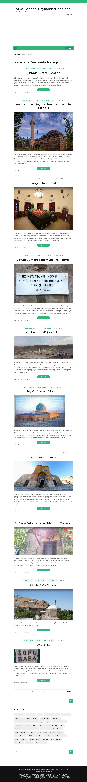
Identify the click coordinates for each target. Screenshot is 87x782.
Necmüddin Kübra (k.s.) (43, 457)
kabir (62, 725)
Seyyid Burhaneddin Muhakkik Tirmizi (43, 259)
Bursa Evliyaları (65, 776)
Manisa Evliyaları (32, 732)
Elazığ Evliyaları (56, 718)
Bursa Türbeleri (66, 715)
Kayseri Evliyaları (34, 729)
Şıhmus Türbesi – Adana (43, 73)
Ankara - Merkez (37, 519)
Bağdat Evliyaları (42, 387)
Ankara (40, 715)
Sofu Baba (43, 644)
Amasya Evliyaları (39, 775)
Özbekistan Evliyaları (35, 739)
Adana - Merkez (41, 68)
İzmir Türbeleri (29, 743)
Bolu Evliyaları (53, 776)
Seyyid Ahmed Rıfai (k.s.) (43, 391)
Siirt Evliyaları (31, 736)
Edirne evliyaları (45, 718)
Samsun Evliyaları (20, 736)
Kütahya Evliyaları (57, 729)
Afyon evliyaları (31, 715)
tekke (53, 736)
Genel (50, 68)
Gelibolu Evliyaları (20, 725)
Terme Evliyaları (61, 736)
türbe (16, 739)
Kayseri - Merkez (47, 255)
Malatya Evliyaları (20, 732)
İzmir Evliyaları (26, 779)
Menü (69, 48)
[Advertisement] (43, 32)
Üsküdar (45, 739)
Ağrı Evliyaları (51, 774)
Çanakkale (24, 739)
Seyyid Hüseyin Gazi (43, 584)
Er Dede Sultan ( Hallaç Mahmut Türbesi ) (43, 523)
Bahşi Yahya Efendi (43, 183)
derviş (28, 718)
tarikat (39, 736)
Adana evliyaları (19, 715)
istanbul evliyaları (53, 725)
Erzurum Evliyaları (19, 722)
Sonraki (67, 692)
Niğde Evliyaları (43, 732)
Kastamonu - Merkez (47, 100)
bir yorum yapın (25, 92)
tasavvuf (46, 736)
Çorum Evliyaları (53, 778)
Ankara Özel (47, 519)
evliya (41, 722)
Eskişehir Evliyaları (32, 722)
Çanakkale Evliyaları (26, 778)
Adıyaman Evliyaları (38, 774)
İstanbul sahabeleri (56, 739)
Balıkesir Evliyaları (26, 776)
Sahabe (52, 732)
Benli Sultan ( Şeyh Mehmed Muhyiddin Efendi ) (43, 106)
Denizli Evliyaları (19, 718)
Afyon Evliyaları (63, 774)
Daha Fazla (43, 90)
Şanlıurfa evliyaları (41, 743)
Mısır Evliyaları (48, 328)
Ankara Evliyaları (53, 775)
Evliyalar (48, 722)
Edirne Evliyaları (66, 778)
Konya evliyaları (45, 729)
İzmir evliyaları (19, 743)
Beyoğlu (38, 640)
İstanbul (51, 640)
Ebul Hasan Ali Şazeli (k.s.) (43, 332)
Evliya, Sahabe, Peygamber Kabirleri (42, 9)
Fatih (65, 722)
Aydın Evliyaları (65, 775)
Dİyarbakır (35, 718)
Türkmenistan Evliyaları (47, 453)
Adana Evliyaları (24, 774)
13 (45, 692)
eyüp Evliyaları (57, 722)
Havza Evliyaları (32, 725)
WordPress (49, 771)
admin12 (16, 92)
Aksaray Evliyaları (26, 775)
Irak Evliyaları (42, 725)
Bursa (57, 715)
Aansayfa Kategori (29, 68)
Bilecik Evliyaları (49, 715)
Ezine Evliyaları (42, 179)
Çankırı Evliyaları (40, 778)
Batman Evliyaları (40, 776)
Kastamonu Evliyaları (21, 729)
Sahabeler (60, 732)
